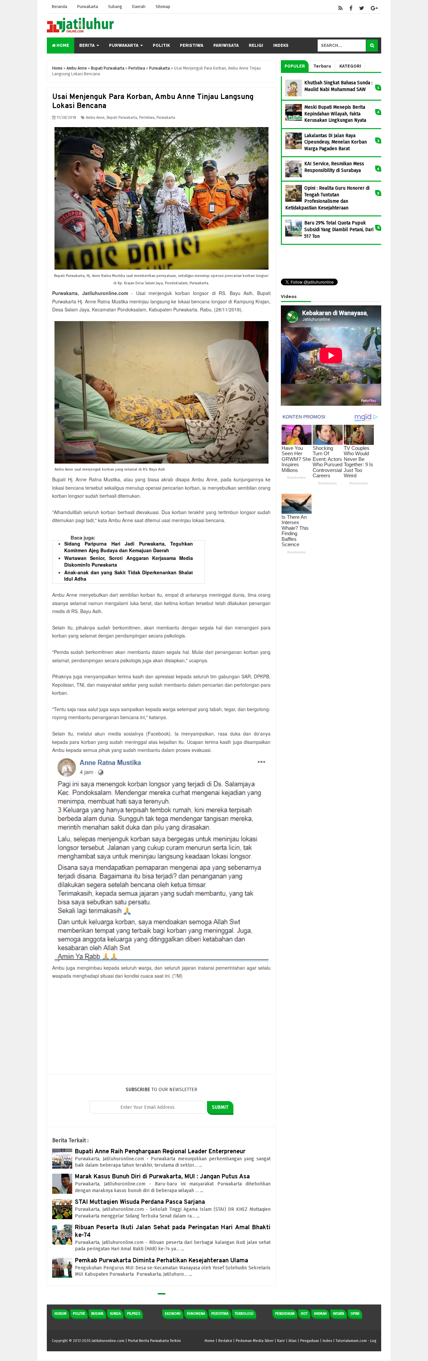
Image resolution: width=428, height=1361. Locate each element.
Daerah (138, 6)
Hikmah (320, 1313)
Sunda (115, 1313)
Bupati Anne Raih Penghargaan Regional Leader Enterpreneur (160, 1152)
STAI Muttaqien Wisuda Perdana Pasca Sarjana (140, 1202)
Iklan (293, 1341)
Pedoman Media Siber (255, 1341)
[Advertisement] (161, 1027)
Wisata (338, 1313)
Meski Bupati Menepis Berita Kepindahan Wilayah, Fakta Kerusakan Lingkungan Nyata (335, 113)
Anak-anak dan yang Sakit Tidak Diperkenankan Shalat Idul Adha (128, 575)
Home (62, 45)
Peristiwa (191, 45)
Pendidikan (285, 1313)
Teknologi (244, 1313)
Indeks (281, 45)
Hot (304, 1313)
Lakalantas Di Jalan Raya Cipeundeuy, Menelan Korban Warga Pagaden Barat (335, 142)
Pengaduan (309, 1341)
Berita (87, 45)
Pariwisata (226, 45)
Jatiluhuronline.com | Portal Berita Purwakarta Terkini (136, 1341)
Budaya (97, 1313)
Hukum (61, 1313)
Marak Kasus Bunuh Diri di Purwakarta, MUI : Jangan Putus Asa (162, 1177)
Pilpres (133, 1313)
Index (327, 1341)
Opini (354, 1313)
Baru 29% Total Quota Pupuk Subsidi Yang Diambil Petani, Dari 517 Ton (338, 229)
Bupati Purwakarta (122, 117)
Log (373, 1341)
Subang (115, 6)
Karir (281, 1341)
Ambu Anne (95, 117)
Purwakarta (87, 6)
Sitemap (162, 6)
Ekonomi (173, 1313)
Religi (256, 45)
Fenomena (196, 1313)
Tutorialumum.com (351, 1341)
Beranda (59, 6)
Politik (161, 45)
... (200, 1165)
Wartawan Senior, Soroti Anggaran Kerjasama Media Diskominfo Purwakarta (128, 561)
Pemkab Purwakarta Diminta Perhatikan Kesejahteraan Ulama (161, 1261)
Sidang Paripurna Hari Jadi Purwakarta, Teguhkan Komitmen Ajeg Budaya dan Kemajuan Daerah (128, 547)
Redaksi (225, 1341)
